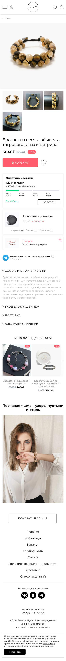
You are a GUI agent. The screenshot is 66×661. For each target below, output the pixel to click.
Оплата (33, 557)
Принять (14, 652)
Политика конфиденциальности (33, 563)
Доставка (33, 570)
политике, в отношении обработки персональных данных (29, 644)
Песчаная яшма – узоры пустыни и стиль (33, 408)
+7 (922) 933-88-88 (33, 613)
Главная (33, 531)
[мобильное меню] (5, 7)
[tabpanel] (16, 366)
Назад (8, 18)
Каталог (33, 544)
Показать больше (32, 518)
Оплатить (49, 202)
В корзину (20, 162)
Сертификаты (33, 551)
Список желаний (33, 576)
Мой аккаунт (33, 538)
